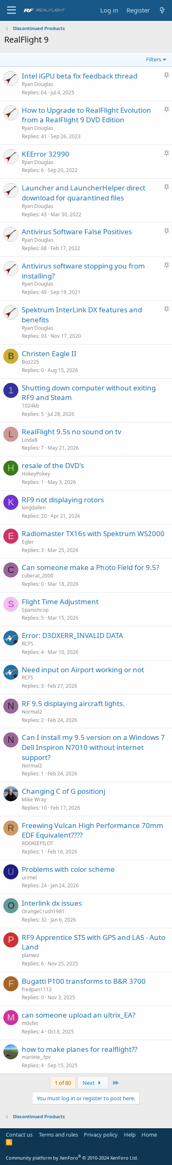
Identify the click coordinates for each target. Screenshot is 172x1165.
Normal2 (32, 711)
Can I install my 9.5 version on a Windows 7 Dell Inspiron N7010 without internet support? (93, 747)
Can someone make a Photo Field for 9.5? (90, 567)
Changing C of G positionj (63, 791)
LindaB (30, 439)
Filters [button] (153, 59)
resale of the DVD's (53, 465)
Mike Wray (34, 799)
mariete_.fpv (36, 1057)
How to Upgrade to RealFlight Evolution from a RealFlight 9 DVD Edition (86, 115)
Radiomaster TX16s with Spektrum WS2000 (93, 533)
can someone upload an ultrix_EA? (78, 1015)
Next (89, 1082)
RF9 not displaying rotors (63, 499)
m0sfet (30, 1023)
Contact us (19, 1134)
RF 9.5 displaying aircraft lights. (73, 703)
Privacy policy (101, 1134)
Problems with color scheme (68, 869)
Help (130, 1134)
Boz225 (30, 361)
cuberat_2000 (37, 575)
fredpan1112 (37, 989)
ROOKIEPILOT (37, 843)
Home (149, 1134)
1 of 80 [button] (63, 1082)
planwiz (30, 955)
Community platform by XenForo (72, 1158)
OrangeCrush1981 (43, 911)
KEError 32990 (45, 154)
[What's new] (162, 10)
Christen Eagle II (49, 353)
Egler (28, 541)
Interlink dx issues (52, 903)
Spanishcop (35, 609)
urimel (29, 877)
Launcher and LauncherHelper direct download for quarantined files (83, 193)
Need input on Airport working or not (83, 669)
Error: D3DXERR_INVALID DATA (72, 635)
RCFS (27, 643)
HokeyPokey (36, 473)
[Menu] (11, 10)
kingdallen (34, 507)
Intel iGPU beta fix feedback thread (79, 76)
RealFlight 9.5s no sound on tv (71, 431)
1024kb (30, 405)
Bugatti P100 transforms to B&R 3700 (84, 981)
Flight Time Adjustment (60, 601)
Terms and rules (58, 1134)
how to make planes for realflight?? (79, 1049)
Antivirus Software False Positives (77, 231)
